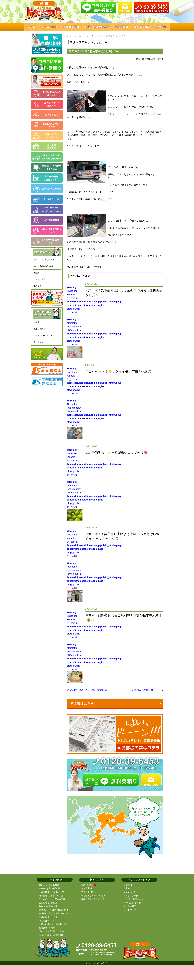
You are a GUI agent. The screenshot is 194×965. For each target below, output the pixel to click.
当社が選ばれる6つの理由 (44, 266)
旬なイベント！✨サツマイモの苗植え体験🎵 (118, 371)
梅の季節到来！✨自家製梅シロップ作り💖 (116, 452)
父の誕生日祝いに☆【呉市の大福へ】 (88, 690)
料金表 (36, 273)
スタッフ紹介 (39, 329)
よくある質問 (39, 279)
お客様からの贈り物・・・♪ (147, 690)
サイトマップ (39, 342)
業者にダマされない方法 (44, 259)
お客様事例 (38, 286)
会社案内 (37, 322)
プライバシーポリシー (43, 335)
